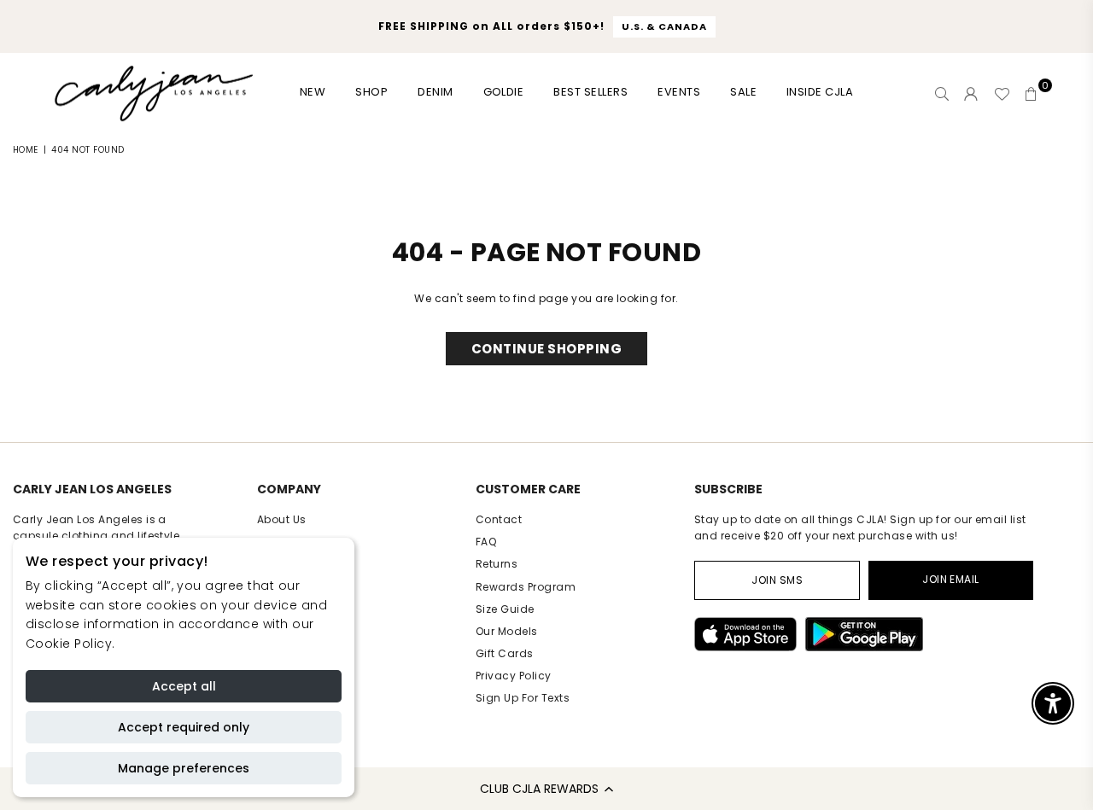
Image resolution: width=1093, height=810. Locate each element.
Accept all (184, 686)
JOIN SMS (777, 580)
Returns (496, 564)
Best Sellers (590, 92)
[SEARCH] (941, 94)
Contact (499, 519)
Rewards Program (526, 587)
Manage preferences (183, 768)
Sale (743, 92)
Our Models (507, 631)
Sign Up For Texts (523, 698)
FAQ (486, 541)
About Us (282, 519)
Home (25, 149)
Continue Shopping (546, 349)
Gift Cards (505, 653)
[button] (546, 788)
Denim (435, 92)
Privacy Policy (514, 675)
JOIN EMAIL (950, 579)
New (312, 92)
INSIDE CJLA (819, 92)
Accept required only (183, 727)
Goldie (503, 92)
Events (679, 92)
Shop (371, 92)
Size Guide (505, 609)
